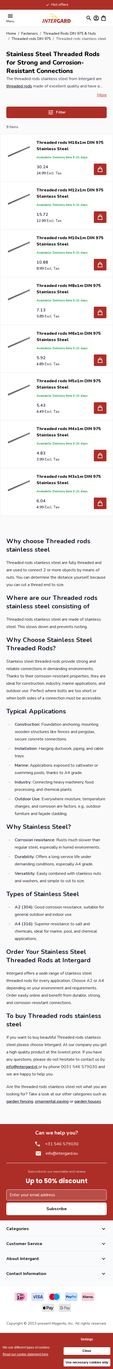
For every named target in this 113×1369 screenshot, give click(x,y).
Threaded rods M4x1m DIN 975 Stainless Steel (69, 432)
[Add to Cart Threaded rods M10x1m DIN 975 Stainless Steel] (100, 264)
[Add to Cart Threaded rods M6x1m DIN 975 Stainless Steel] (100, 360)
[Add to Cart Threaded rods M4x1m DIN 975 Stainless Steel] (100, 455)
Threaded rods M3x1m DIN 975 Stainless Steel (69, 480)
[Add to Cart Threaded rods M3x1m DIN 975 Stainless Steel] (100, 503)
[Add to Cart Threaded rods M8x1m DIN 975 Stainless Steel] (100, 312)
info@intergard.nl (22, 1067)
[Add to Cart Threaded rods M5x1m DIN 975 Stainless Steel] (100, 408)
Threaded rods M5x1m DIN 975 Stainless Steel (69, 384)
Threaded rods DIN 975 (31, 38)
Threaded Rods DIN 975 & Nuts (69, 33)
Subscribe (57, 1209)
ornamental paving (52, 1101)
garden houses (87, 1101)
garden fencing (19, 1101)
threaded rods (19, 86)
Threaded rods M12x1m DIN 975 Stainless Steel (70, 193)
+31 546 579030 (62, 1144)
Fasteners (29, 33)
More (102, 95)
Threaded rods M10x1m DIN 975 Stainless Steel (70, 241)
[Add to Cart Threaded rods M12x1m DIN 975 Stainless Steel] (100, 217)
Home (11, 33)
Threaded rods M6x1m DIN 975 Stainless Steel (69, 337)
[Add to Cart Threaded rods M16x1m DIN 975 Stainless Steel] (100, 169)
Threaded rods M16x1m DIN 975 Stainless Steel (70, 146)
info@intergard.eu (62, 1153)
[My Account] (96, 18)
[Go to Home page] (56, 18)
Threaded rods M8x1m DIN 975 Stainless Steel (69, 289)
